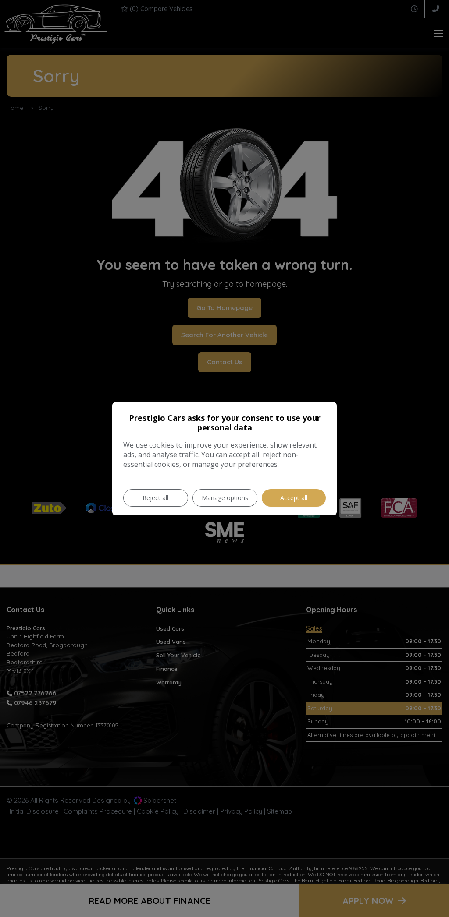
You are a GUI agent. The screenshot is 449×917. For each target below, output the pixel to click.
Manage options (225, 498)
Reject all (155, 498)
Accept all (293, 498)
